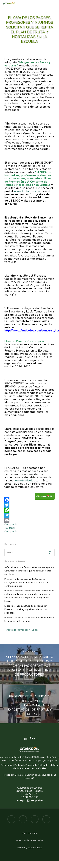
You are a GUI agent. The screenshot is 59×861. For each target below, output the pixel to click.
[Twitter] (29, 505)
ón (34, 778)
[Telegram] (29, 515)
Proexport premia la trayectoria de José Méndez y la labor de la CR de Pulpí (29, 619)
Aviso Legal (7, 765)
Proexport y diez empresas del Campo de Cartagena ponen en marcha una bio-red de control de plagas (26, 582)
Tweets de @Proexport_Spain (21, 630)
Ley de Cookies (38, 768)
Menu (32, 738)
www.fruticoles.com (27, 480)
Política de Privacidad (25, 765)
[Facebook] (29, 499)
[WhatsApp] (29, 510)
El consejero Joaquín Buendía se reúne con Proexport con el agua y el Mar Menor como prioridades (26, 609)
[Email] (29, 520)
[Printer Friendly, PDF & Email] (45, 497)
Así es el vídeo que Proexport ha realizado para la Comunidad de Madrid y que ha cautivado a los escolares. (29, 571)
